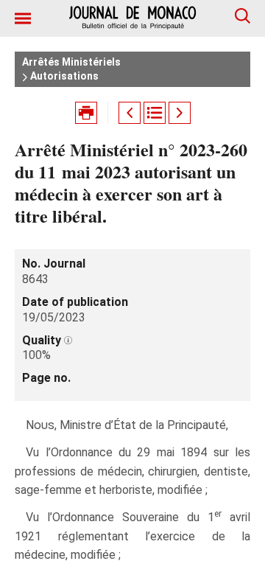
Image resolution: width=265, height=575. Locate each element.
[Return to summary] (155, 113)
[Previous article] (130, 113)
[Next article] (180, 113)
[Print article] (86, 113)
